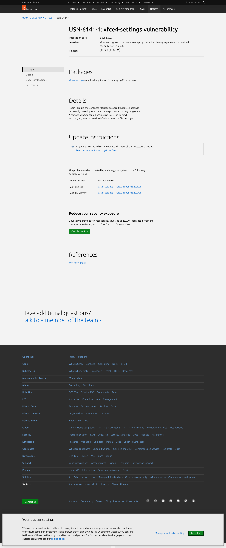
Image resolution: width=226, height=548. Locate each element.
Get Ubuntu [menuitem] (131, 2)
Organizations (76, 413)
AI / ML (26, 385)
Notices (154, 8)
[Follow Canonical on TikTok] (186, 501)
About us (73, 501)
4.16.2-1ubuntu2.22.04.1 (128, 192)
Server (84, 456)
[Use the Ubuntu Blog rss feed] (194, 501)
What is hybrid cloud (133, 427)
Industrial (89, 484)
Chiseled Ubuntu (101, 448)
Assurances (169, 8)
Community (103, 392)
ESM (94, 8)
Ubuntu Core (29, 406)
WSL (93, 456)
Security (26, 434)
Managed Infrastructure (110, 477)
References (32, 85)
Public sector (103, 484)
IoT (24, 399)
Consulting (103, 363)
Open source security (136, 477)
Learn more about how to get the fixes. (96, 150)
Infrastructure (88, 477)
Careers (99, 501)
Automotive (75, 484)
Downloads (28, 456)
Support (82, 356)
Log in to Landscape (134, 441)
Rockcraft (167, 448)
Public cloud (176, 427)
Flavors (105, 413)
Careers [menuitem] (146, 2)
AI (70, 477)
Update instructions (36, 80)
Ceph (25, 363)
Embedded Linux (91, 399)
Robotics (27, 392)
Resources (127, 371)
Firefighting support (142, 463)
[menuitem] (192, 2)
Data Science (89, 385)
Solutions (27, 477)
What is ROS (87, 392)
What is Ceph (76, 363)
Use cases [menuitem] (86, 2)
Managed (90, 363)
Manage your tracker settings (170, 533)
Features (73, 406)
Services (104, 406)
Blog (108, 501)
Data (76, 477)
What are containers (79, 448)
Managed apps (76, 378)
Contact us (30, 501)
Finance (124, 484)
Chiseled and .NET (122, 448)
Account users (98, 463)
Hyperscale (75, 420)
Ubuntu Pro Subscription (82, 470)
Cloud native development (182, 477)
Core (100, 456)
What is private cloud (109, 427)
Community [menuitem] (115, 2)
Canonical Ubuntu (30, 2)
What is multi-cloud (157, 427)
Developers (92, 413)
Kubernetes (28, 371)
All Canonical (191, 2)
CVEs (142, 8)
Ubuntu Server (30, 420)
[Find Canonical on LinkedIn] (164, 501)
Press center (132, 501)
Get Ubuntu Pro (79, 231)
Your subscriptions (78, 463)
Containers (28, 448)
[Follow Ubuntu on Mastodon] (148, 501)
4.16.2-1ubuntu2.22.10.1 (128, 186)
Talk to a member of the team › (61, 320)
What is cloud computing (82, 427)
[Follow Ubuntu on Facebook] (156, 501)
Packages (31, 69)
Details (29, 74)
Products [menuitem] (72, 2)
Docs (115, 363)
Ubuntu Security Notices (37, 17)
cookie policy (58, 538)
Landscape (28, 441)
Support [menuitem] (100, 2)
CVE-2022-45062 (77, 263)
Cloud (25, 427)
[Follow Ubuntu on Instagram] (171, 501)
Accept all (196, 533)
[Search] (203, 2)
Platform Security (78, 8)
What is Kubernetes (79, 371)
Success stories (89, 406)
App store (74, 399)
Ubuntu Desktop (31, 413)
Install (72, 356)
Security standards (125, 8)
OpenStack (28, 356)
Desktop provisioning (109, 470)
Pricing (112, 463)
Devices (127, 470)
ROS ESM (73, 392)
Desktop (73, 456)
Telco (115, 484)
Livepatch (106, 8)
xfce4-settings (76, 80)
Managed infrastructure (35, 378)
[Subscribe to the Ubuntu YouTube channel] (179, 501)
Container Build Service (147, 448)
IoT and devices (158, 477)
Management (110, 399)
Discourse (124, 463)
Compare (98, 441)
